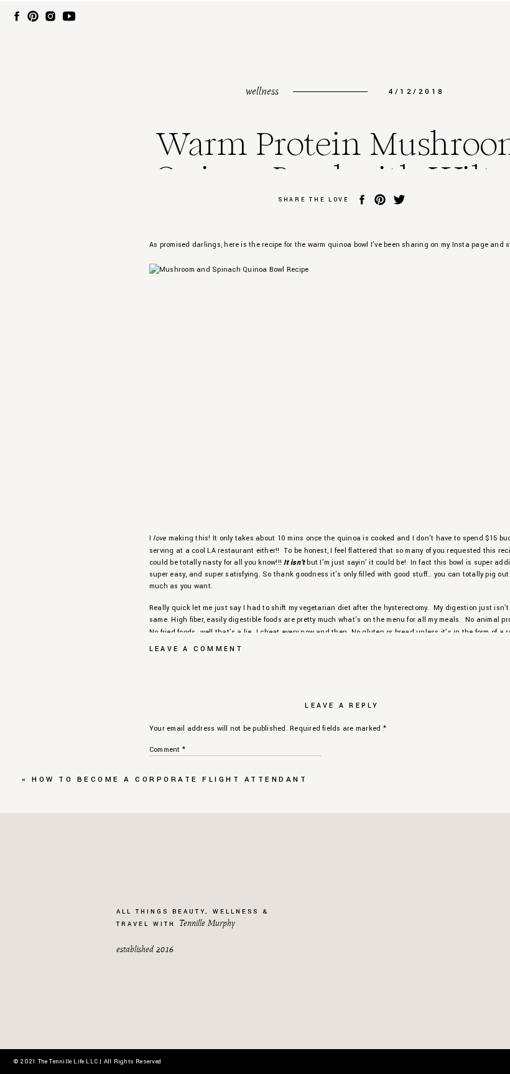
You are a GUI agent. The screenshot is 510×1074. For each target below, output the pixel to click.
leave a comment (196, 649)
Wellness (262, 91)
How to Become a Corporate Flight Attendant (169, 779)
